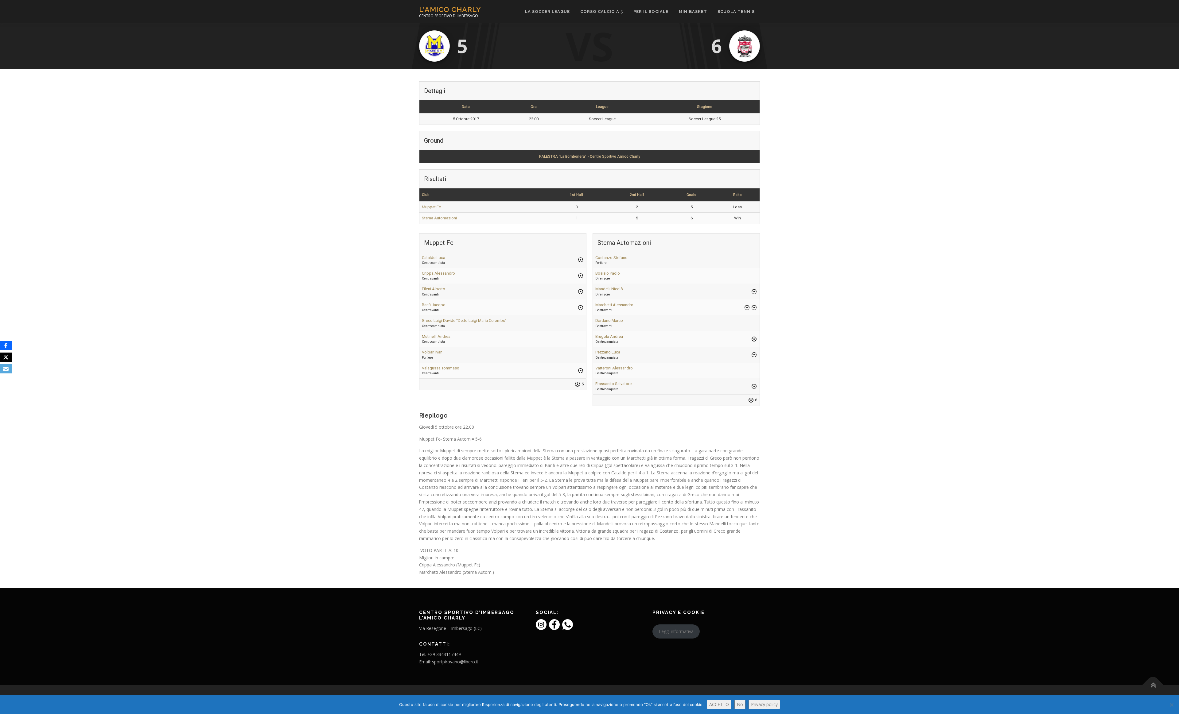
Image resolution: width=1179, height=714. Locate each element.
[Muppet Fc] (434, 46)
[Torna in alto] (1153, 685)
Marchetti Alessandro (614, 305)
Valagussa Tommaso (440, 368)
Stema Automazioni (439, 218)
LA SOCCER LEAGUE (547, 11)
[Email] (6, 368)
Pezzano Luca (607, 352)
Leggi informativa (676, 631)
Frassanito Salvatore (613, 383)
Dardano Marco (609, 320)
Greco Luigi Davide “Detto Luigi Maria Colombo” (464, 320)
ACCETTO (719, 704)
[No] (1171, 705)
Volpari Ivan (432, 352)
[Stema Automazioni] (744, 46)
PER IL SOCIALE (650, 11)
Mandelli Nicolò (609, 289)
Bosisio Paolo (607, 273)
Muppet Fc (431, 207)
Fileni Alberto (433, 289)
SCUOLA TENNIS (736, 11)
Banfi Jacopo (434, 305)
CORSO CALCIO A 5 (601, 11)
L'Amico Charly (450, 9)
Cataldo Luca (433, 257)
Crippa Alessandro (438, 273)
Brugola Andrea (609, 336)
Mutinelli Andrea (436, 336)
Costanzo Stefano (611, 257)
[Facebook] (6, 345)
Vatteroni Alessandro (614, 368)
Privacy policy (764, 704)
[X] (6, 357)
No (740, 704)
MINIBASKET (693, 11)
